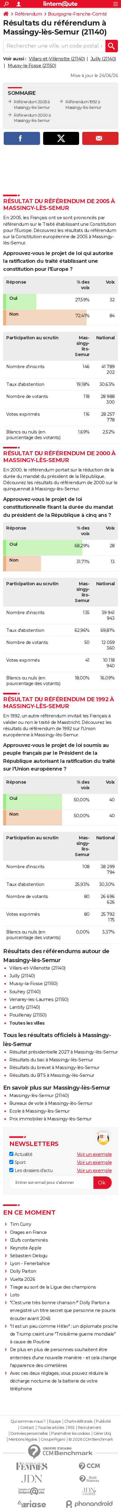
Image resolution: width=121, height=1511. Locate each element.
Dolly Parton (23, 1271)
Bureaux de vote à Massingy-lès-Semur (50, 1103)
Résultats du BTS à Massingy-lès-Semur (51, 1075)
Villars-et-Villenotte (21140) (57, 59)
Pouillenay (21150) (27, 1015)
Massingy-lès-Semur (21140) (39, 1095)
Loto (15, 1295)
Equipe (55, 1421)
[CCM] (89, 1466)
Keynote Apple (26, 1248)
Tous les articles (51, 1427)
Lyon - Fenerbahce (30, 1263)
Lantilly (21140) (24, 1007)
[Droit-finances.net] (89, 1479)
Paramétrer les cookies (70, 1433)
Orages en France (28, 1232)
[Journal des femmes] (31, 1466)
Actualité (22, 1154)
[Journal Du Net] (31, 1479)
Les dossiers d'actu (32, 1170)
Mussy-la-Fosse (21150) (32, 65)
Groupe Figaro (53, 1439)
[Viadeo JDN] (89, 1491)
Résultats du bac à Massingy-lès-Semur (51, 1060)
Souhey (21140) (24, 991)
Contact (27, 1427)
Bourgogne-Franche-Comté (77, 14)
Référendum (28, 14)
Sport (19, 1162)
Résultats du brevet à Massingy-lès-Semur (54, 1067)
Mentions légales (23, 1439)
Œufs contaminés (29, 1240)
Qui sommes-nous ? (28, 1421)
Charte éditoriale (78, 1421)
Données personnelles (29, 1433)
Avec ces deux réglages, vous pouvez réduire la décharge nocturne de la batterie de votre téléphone (59, 1381)
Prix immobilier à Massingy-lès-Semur (50, 1119)
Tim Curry (20, 1224)
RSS (71, 1427)
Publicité (103, 1421)
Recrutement (89, 1427)
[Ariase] (31, 1503)
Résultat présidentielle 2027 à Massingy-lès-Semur (63, 1052)
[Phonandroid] (89, 1504)
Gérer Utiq (102, 1433)
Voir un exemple (94, 1154)
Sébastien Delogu (28, 1255)
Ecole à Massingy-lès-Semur (39, 1111)
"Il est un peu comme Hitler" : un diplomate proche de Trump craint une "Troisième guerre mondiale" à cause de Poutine (64, 1334)
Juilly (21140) (103, 59)
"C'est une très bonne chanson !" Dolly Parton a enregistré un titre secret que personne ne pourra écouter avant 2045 (62, 1310)
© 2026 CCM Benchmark (91, 1439)
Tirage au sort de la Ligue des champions (53, 1287)
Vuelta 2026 (22, 1279)
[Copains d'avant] (31, 1491)
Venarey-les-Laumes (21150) (38, 999)
